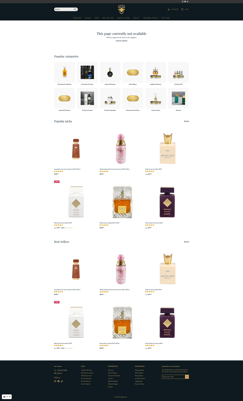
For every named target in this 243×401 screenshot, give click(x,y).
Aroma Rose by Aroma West (154, 223)
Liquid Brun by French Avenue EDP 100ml (67, 169)
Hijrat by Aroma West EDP (153, 169)
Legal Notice (138, 381)
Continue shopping (121, 40)
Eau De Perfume (86, 381)
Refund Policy (139, 373)
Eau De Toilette (85, 384)
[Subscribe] (187, 377)
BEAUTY (136, 18)
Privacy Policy (139, 376)
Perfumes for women (87, 373)
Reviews (110, 387)
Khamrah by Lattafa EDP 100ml (110, 223)
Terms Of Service (140, 378)
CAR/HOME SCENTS (150, 18)
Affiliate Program (113, 384)
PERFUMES (77, 18)
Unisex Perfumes (86, 378)
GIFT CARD (166, 18)
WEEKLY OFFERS (123, 18)
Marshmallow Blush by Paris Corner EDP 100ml (114, 169)
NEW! (97, 18)
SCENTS (88, 18)
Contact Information (114, 376)
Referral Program (113, 381)
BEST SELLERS (108, 18)
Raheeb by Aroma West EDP (63, 223)
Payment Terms (139, 384)
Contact (110, 378)
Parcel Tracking (112, 373)
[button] (58, 171)
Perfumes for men (86, 376)
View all (186, 121)
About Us (111, 370)
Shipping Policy (139, 370)
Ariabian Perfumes (86, 370)
